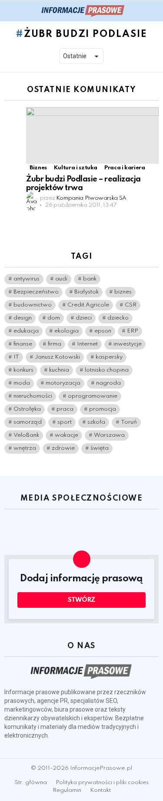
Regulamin (67, 790)
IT (16, 357)
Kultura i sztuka (75, 168)
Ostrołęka (27, 409)
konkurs (23, 370)
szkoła (96, 422)
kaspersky (109, 357)
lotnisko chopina (107, 370)
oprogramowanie (92, 396)
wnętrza (24, 448)
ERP (132, 331)
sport (64, 422)
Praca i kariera (124, 168)
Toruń (129, 422)
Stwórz (81, 600)
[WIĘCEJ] (152, 218)
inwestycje (127, 344)
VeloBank (26, 435)
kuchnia (59, 370)
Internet (87, 344)
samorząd (27, 422)
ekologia (66, 331)
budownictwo (32, 305)
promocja (102, 409)
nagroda (108, 383)
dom (53, 318)
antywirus (26, 279)
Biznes (38, 168)
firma (54, 344)
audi (61, 279)
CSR (130, 305)
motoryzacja (63, 383)
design (22, 318)
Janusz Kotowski (57, 357)
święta (99, 448)
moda (21, 383)
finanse (22, 344)
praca (65, 409)
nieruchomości (32, 396)
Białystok (86, 292)
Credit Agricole (88, 305)
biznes (123, 292)
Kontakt (100, 790)
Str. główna (31, 782)
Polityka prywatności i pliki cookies (102, 782)
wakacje (66, 435)
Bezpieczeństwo (36, 292)
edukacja (26, 331)
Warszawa (109, 435)
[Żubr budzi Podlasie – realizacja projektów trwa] (92, 135)
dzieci (84, 318)
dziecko (118, 318)
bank (89, 279)
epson (102, 331)
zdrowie (63, 448)
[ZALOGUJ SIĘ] (153, 11)
